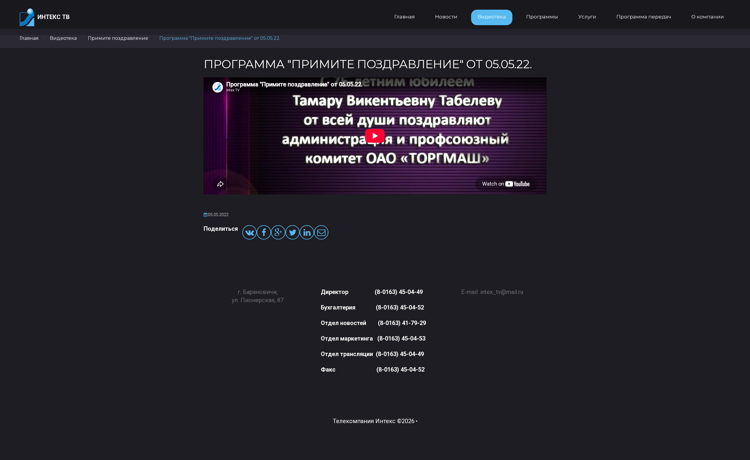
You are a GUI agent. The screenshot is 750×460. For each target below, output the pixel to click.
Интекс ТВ (54, 16)
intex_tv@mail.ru (501, 291)
